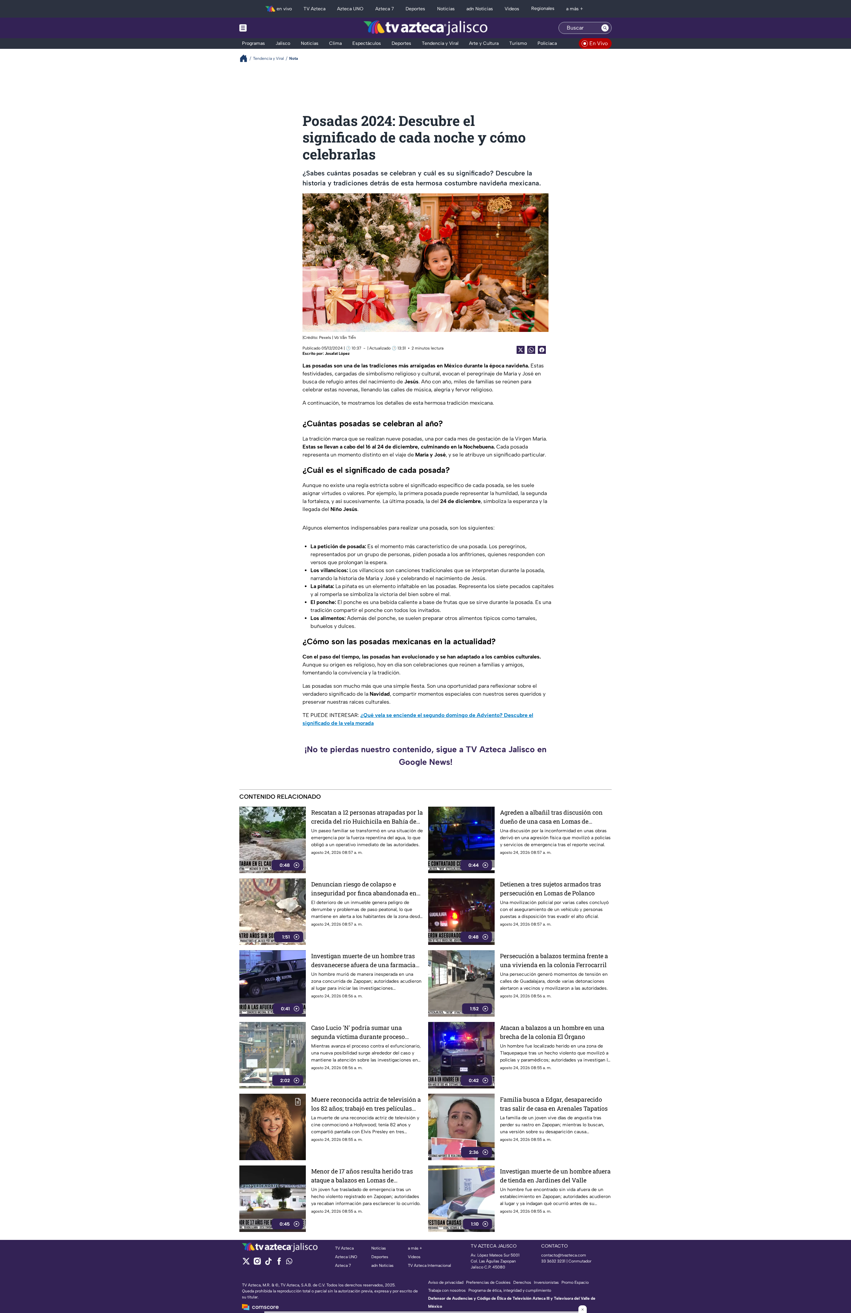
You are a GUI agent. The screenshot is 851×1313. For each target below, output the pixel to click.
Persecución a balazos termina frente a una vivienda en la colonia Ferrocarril (554, 960)
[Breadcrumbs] (246, 58)
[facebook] (279, 1263)
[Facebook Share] (542, 350)
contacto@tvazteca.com (563, 1255)
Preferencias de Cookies (488, 1282)
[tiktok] (268, 1263)
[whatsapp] (289, 1263)
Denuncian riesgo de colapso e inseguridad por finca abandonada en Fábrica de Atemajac (364, 889)
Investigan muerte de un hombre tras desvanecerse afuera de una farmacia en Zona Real (363, 960)
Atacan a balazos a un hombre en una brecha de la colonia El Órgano (552, 1032)
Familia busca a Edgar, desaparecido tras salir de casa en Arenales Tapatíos (554, 1103)
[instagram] (257, 1263)
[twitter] (246, 1263)
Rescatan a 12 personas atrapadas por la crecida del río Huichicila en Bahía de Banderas (367, 817)
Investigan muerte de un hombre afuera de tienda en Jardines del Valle (555, 1175)
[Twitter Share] (521, 350)
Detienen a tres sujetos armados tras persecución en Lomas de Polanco (550, 888)
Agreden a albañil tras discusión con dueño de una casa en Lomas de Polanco (551, 817)
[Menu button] (266, 28)
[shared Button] (531, 350)
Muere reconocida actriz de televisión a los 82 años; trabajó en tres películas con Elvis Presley (366, 1104)
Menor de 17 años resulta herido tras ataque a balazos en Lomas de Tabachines (362, 1176)
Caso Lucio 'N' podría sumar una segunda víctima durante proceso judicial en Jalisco (358, 1032)
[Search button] (605, 28)
